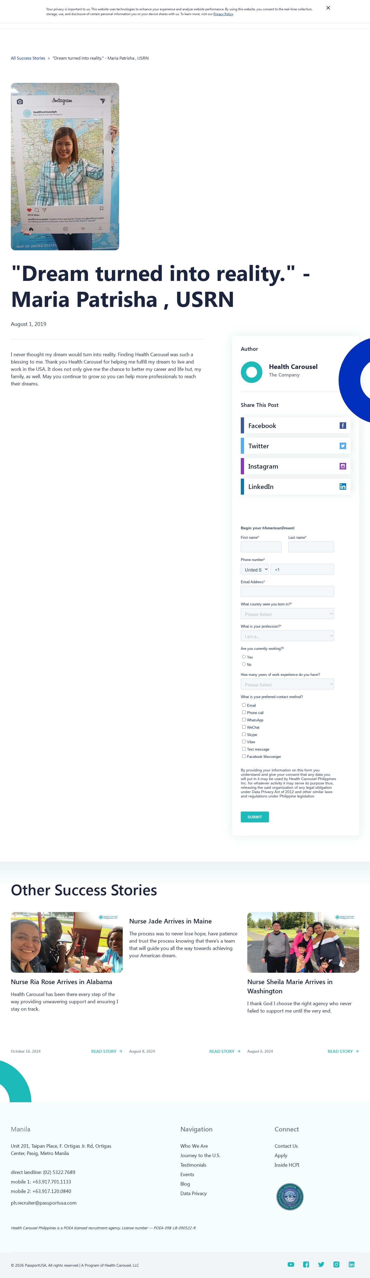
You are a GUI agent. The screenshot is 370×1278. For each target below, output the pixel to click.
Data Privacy (193, 1193)
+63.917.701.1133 (51, 1181)
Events (187, 1174)
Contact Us (286, 1146)
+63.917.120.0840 (51, 1191)
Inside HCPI (287, 1165)
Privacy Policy (223, 14)
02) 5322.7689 (59, 1172)
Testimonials (193, 1165)
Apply (281, 1155)
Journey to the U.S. (200, 1155)
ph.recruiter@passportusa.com (44, 1202)
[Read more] (67, 942)
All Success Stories (28, 58)
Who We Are (194, 1146)
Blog (185, 1183)
